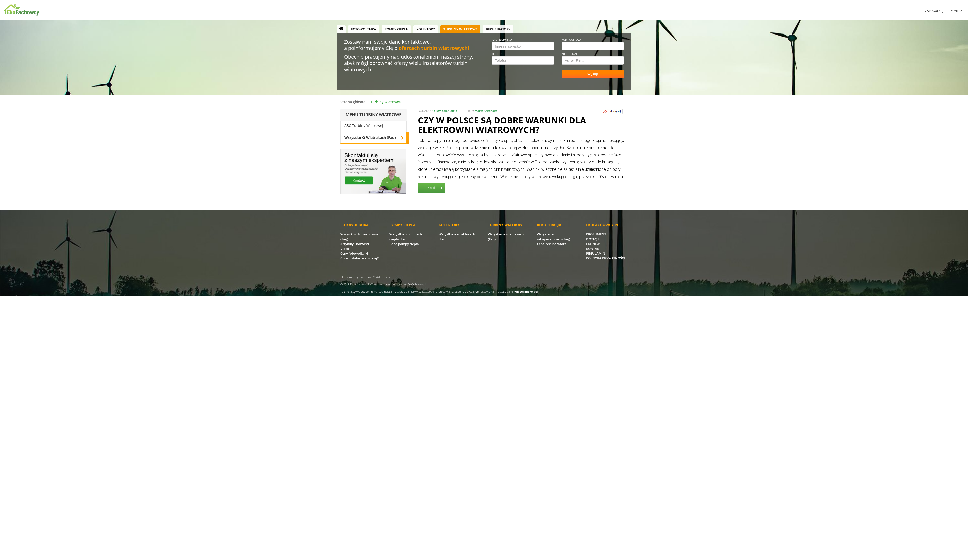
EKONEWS (593, 244)
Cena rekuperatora (552, 244)
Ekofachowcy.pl (359, 284)
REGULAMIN (595, 253)
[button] (934, 11)
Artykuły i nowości (354, 244)
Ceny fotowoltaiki (354, 253)
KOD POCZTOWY (572, 39)
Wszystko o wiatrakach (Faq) (370, 137)
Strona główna (352, 101)
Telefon (497, 54)
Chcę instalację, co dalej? (359, 258)
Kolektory (425, 29)
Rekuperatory (498, 29)
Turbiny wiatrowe (460, 29)
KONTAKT (593, 248)
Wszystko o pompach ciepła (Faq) (405, 236)
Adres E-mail (570, 54)
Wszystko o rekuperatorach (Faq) (553, 236)
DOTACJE (592, 239)
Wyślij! (592, 74)
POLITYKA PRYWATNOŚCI (605, 258)
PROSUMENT (596, 234)
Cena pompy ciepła (404, 244)
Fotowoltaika (363, 29)
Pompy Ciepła (396, 29)
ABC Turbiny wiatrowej (363, 125)
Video (344, 248)
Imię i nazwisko (502, 39)
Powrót (431, 188)
